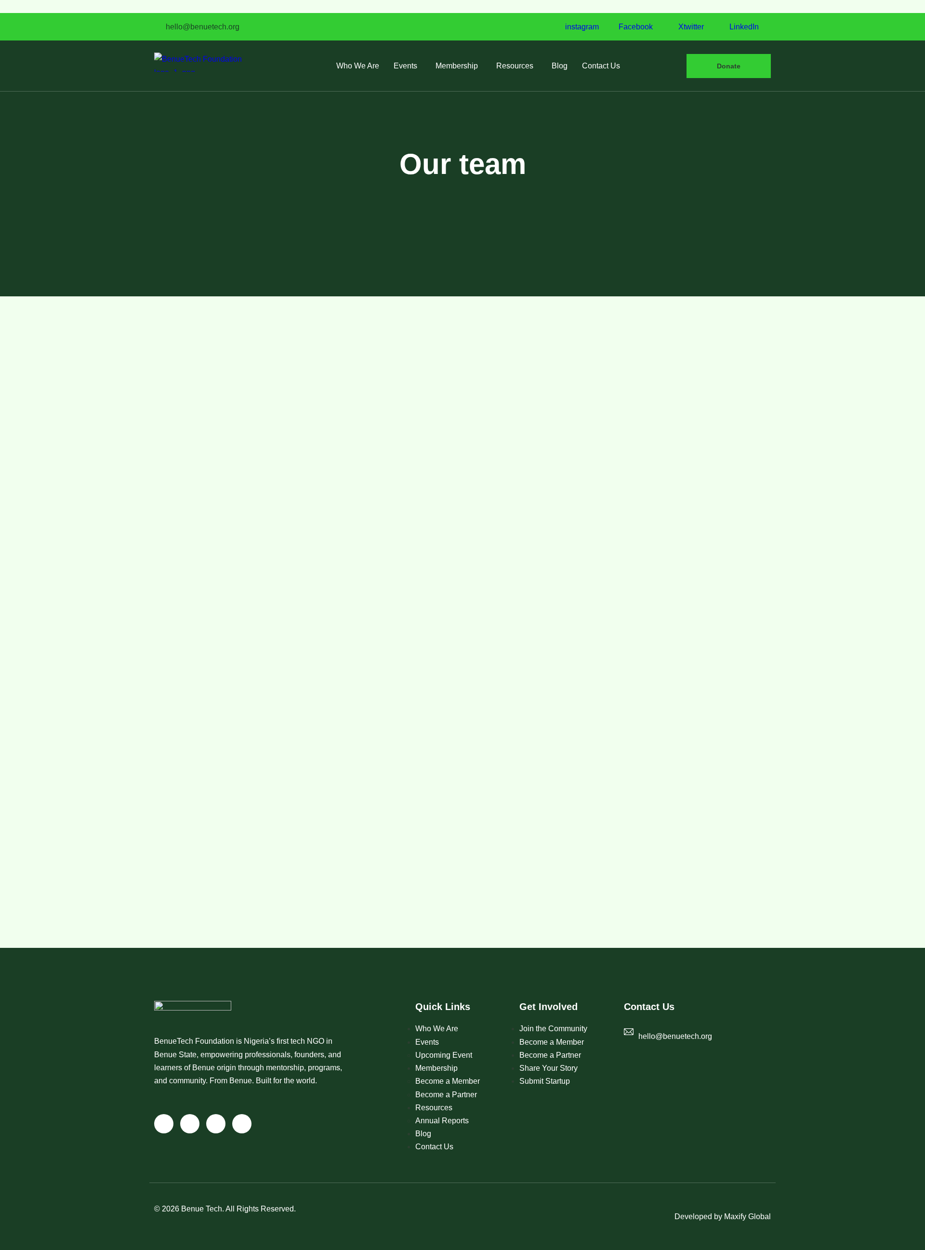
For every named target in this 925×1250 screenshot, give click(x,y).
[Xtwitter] (215, 1123)
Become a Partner (446, 1094)
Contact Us (601, 66)
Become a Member (447, 1081)
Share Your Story (548, 1068)
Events (405, 66)
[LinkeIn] (241, 1123)
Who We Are (357, 66)
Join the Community (553, 1028)
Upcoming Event (443, 1055)
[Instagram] (163, 1123)
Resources (514, 66)
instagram (581, 27)
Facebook (635, 27)
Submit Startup (544, 1081)
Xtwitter (690, 27)
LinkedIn (743, 27)
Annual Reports (442, 1121)
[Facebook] (189, 1123)
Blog (560, 66)
